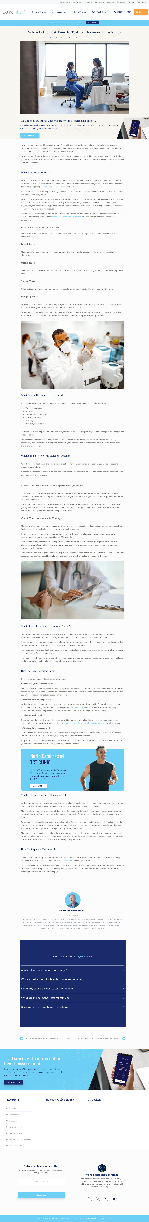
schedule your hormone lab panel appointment (86, 723)
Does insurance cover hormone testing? (44, 1007)
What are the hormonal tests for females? (46, 998)
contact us (67, 860)
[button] (72, 970)
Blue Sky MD (79, 707)
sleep (51, 151)
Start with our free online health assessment (65, 23)
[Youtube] (114, 1199)
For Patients (77, 2)
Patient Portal (141, 2)
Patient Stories (80, 12)
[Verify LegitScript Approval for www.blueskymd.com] (102, 1172)
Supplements (99, 2)
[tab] (18, 1108)
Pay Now (131, 2)
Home (52, 38)
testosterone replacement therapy (66, 217)
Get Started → (93, 23)
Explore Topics (65, 2)
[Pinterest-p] (106, 1199)
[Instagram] (98, 1199)
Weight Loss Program (60, 12)
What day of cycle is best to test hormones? (47, 988)
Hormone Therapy (39, 12)
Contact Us (121, 2)
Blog (57, 38)
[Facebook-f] (90, 1199)
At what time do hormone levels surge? (44, 970)
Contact (139, 12)
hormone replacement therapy (54, 187)
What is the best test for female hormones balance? (52, 979)
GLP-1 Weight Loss (99, 12)
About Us (110, 2)
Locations (88, 2)
